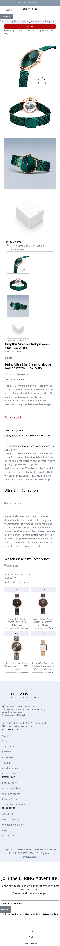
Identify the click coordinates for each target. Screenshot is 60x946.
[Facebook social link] (43, 3)
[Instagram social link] (46, 3)
